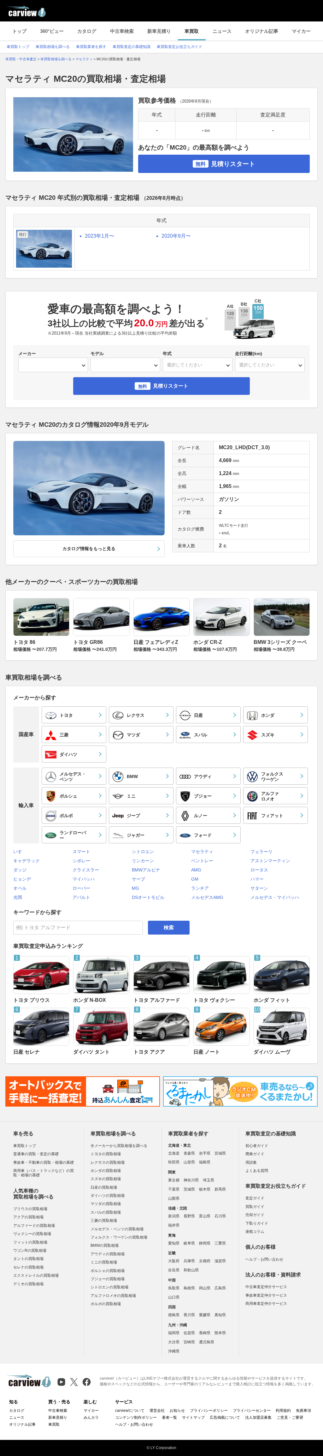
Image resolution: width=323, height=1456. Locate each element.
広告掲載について (225, 1417)
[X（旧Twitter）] (74, 1382)
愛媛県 (204, 1315)
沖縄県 (173, 1351)
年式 (167, 353)
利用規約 (283, 1410)
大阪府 (173, 1261)
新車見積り (159, 31)
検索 (169, 927)
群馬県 (220, 1189)
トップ (19, 31)
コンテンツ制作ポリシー (136, 1417)
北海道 (173, 1153)
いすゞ (19, 851)
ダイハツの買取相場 (108, 1195)
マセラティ (202, 851)
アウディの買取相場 (108, 1254)
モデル (97, 353)
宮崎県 (189, 1342)
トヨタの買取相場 (106, 1154)
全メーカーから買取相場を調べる (119, 1146)
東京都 (173, 1180)
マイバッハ (84, 879)
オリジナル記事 (261, 31)
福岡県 (173, 1333)
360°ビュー (52, 31)
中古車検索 (122, 31)
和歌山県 (191, 1270)
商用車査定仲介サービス (266, 1303)
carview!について (129, 1410)
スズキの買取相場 (106, 1179)
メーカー (27, 353)
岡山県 (204, 1288)
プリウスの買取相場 (30, 1209)
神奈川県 (191, 1180)
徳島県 (173, 1315)
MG (135, 888)
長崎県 (204, 1333)
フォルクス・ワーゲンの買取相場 (119, 1237)
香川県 (189, 1315)
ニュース (222, 31)
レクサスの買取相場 (108, 1162)
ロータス (259, 869)
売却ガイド (254, 1215)
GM (194, 879)
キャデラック (26, 860)
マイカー (301, 31)
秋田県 (173, 1162)
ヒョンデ (22, 879)
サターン (259, 888)
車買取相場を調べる (53, 47)
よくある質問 (256, 1170)
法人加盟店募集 (258, 1417)
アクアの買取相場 (28, 1217)
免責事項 (303, 1410)
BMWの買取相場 (105, 1245)
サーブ (138, 879)
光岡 (17, 897)
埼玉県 (208, 1180)
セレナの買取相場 (28, 1267)
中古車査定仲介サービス (266, 1287)
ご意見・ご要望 (290, 1417)
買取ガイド (254, 1206)
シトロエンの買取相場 (109, 1287)
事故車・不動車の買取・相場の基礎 (43, 1162)
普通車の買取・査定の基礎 (36, 1154)
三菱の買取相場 (104, 1220)
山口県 (173, 1297)
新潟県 (173, 1216)
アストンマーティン (270, 860)
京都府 (204, 1261)
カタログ (86, 31)
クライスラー (86, 869)
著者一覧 (169, 1417)
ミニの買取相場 (104, 1262)
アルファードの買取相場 (34, 1225)
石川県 (220, 1216)
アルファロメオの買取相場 (113, 1295)
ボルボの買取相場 (106, 1304)
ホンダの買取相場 (106, 1170)
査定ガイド (254, 1198)
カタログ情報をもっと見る (88, 548)
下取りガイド (256, 1223)
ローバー (81, 888)
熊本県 (220, 1333)
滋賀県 (220, 1261)
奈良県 (173, 1270)
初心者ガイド (256, 1146)
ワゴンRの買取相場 (29, 1250)
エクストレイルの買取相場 (36, 1275)
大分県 (173, 1342)
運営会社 (157, 1410)
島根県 (189, 1288)
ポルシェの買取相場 (108, 1271)
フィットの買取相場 (30, 1242)
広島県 (220, 1288)
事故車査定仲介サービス (266, 1295)
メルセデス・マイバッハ (274, 897)
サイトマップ (193, 1417)
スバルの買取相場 (106, 1212)
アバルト (81, 897)
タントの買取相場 (28, 1259)
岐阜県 (189, 1243)
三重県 (220, 1243)
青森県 (189, 1153)
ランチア (200, 888)
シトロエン (143, 851)
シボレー (81, 860)
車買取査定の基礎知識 (131, 47)
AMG (196, 869)
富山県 (204, 1216)
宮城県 (220, 1153)
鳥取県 (173, 1288)
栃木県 (204, 1189)
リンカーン (143, 860)
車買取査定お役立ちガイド (179, 47)
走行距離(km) (248, 353)
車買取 (192, 31)
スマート (81, 851)
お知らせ (177, 1410)
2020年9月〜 (176, 236)
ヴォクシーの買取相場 (32, 1234)
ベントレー (202, 860)
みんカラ (91, 1417)
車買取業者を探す (91, 47)
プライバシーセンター (252, 1410)
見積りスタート (225, 163)
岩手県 (204, 1153)
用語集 (251, 1162)
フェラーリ (261, 851)
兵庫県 (189, 1261)
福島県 (204, 1162)
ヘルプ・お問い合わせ (264, 1259)
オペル (19, 888)
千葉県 (173, 1189)
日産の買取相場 (104, 1187)
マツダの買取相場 (106, 1204)
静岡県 (204, 1243)
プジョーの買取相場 (108, 1279)
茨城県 (189, 1189)
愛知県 (173, 1243)
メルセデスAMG (207, 897)
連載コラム (254, 1231)
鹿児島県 (206, 1342)
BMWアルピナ (146, 869)
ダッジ (19, 869)
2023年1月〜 (99, 236)
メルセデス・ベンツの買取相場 (117, 1229)
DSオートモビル (148, 897)
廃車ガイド (254, 1154)
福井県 (173, 1225)
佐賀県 (189, 1333)
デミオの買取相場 (28, 1284)
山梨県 (173, 1198)
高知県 (220, 1315)
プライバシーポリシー (209, 1410)
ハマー (257, 879)
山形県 (189, 1162)
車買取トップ (18, 47)
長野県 (189, 1216)
